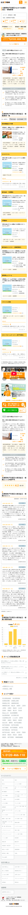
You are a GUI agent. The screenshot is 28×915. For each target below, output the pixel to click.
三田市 (24, 705)
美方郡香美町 (16, 698)
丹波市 (20, 710)
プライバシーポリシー (19, 878)
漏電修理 (4, 807)
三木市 (20, 708)
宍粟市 (4, 720)
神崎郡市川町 (6, 705)
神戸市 (21, 727)
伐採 (16, 780)
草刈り (3, 783)
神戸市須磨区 (18, 722)
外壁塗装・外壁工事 (6, 845)
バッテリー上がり (18, 826)
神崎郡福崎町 (19, 737)
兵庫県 (12, 745)
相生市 (13, 732)
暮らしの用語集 (5, 870)
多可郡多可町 (15, 715)
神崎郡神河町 (15, 703)
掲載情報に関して (18, 870)
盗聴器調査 (17, 849)
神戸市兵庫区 (15, 725)
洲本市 (4, 734)
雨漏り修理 (17, 822)
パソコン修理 (5, 837)
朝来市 (15, 720)
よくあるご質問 (5, 874)
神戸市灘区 (5, 727)
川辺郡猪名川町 (6, 717)
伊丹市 (18, 732)
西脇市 (9, 710)
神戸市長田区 (6, 725)
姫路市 (4, 737)
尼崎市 (20, 734)
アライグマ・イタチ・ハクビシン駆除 (20, 795)
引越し (16, 853)
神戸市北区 (14, 730)
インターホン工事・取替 (20, 814)
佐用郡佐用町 (6, 700)
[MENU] (25, 2)
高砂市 (15, 708)
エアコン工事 (17, 810)
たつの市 (15, 717)
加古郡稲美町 (6, 715)
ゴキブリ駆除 (5, 795)
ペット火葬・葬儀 (18, 834)
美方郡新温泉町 (6, 698)
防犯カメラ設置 (5, 849)
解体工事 (17, 841)
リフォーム (17, 845)
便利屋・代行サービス (15, 743)
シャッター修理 (18, 783)
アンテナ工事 (17, 803)
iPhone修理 (4, 857)
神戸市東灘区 (14, 727)
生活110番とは (5, 866)
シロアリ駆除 (5, 787)
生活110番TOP (4, 743)
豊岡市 (11, 722)
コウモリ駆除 (5, 803)
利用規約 (4, 882)
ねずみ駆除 (17, 799)
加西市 (18, 705)
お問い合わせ (17, 874)
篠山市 (13, 705)
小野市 (4, 708)
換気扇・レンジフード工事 (7, 811)
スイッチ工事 (5, 814)
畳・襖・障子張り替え (6, 826)
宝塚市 (4, 710)
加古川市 (4, 722)
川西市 (9, 708)
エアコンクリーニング (6, 834)
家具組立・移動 (5, 745)
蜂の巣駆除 (4, 791)
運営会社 (17, 882)
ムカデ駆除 (17, 791)
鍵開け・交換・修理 (6, 818)
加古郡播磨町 (14, 713)
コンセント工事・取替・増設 (20, 807)
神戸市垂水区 (6, 730)
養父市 (15, 710)
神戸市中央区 (6, 732)
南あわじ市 (5, 713)
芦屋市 (24, 732)
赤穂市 (20, 720)
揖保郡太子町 (6, 703)
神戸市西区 (11, 737)
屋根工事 (4, 841)
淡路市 (9, 720)
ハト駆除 (4, 799)
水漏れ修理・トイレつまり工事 (7, 822)
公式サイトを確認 (16, 75)
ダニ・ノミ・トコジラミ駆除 (20, 787)
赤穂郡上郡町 (15, 700)
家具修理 (17, 837)
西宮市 (9, 734)
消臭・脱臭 (17, 830)
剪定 (3, 780)
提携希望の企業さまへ (6, 892)
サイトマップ (5, 878)
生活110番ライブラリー (20, 866)
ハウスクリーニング (6, 830)
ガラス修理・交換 (18, 818)
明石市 (15, 734)
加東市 (21, 717)
